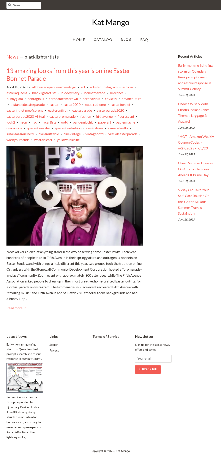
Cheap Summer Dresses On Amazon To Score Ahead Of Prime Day (195, 169)
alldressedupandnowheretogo (54, 87)
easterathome (95, 104)
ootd (64, 122)
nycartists (49, 122)
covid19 (111, 99)
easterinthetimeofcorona (24, 110)
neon (23, 122)
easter (54, 104)
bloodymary (70, 93)
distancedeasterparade (28, 104)
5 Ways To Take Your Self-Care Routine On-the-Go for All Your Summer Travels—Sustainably (194, 201)
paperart (104, 122)
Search (53, 344)
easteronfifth (58, 110)
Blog (126, 39)
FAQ (144, 39)
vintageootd (94, 134)
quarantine (14, 128)
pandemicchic (83, 122)
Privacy (54, 350)
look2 (10, 122)
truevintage (72, 134)
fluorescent (125, 116)
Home (79, 39)
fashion (85, 116)
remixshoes (94, 128)
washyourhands (17, 140)
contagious (36, 99)
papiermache (125, 122)
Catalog (103, 39)
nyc (34, 122)
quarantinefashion (68, 128)
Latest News (16, 336)
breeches (116, 93)
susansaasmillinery (20, 134)
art (83, 87)
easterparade (82, 110)
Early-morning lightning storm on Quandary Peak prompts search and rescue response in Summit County (195, 77)
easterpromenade (62, 116)
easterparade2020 (110, 110)
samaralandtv (118, 128)
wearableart (43, 140)
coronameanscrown (63, 99)
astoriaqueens (16, 93)
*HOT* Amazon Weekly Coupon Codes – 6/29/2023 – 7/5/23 (196, 142)
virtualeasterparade (122, 134)
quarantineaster (38, 128)
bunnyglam (14, 99)
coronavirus (91, 99)
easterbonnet (120, 104)
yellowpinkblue (68, 140)
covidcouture (131, 99)
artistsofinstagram (104, 87)
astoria (127, 87)
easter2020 (72, 104)
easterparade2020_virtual (25, 116)
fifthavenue (104, 116)
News (12, 57)
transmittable (49, 134)
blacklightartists (44, 93)
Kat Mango (122, 451)
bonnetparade (94, 93)
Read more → (16, 308)
